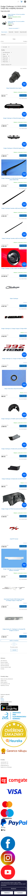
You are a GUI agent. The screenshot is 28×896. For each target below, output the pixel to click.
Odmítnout (7, 892)
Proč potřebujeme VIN (5, 683)
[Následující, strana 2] (14, 644)
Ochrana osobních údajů (6, 667)
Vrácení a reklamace (5, 663)
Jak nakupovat (4, 660)
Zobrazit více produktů (13, 28)
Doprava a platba (4, 662)
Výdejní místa (3, 680)
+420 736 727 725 (4, 763)
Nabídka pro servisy (5, 685)
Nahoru (15, 650)
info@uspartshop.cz (5, 765)
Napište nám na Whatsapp (6, 767)
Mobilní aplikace (4, 682)
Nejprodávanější (23, 31)
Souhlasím (20, 892)
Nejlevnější (11, 31)
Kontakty (2, 668)
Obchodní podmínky (5, 665)
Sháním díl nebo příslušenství (7, 678)
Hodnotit (2, 700)
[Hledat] (18, 1)
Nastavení (13, 888)
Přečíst (2, 698)
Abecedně (3, 34)
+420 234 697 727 (4, 762)
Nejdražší (16, 31)
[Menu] (25, 1)
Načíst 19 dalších (14, 640)
